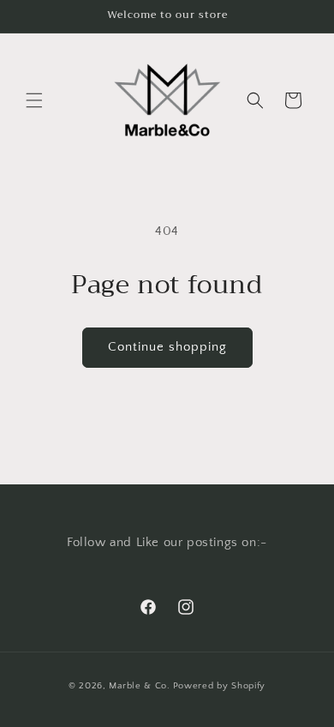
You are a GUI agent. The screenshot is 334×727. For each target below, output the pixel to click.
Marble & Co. (139, 686)
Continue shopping (167, 346)
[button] (34, 100)
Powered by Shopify (219, 686)
